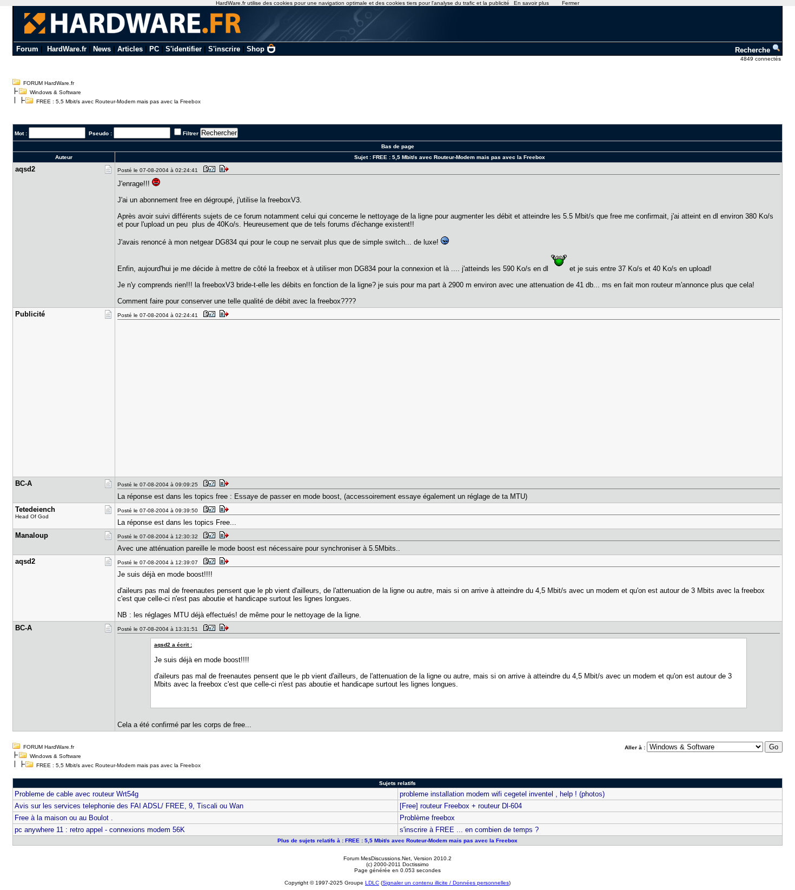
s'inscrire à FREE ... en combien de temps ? (469, 830)
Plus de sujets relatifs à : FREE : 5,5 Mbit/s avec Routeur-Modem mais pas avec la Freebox (397, 840)
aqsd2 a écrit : (173, 645)
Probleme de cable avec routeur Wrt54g (76, 794)
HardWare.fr (67, 49)
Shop (255, 49)
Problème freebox (427, 818)
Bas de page (397, 146)
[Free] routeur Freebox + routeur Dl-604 (461, 806)
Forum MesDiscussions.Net (376, 858)
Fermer (570, 3)
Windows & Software (55, 92)
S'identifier (183, 49)
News (102, 49)
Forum (27, 49)
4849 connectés (761, 59)
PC (154, 49)
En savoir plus (531, 3)
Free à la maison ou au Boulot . (64, 818)
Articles (130, 49)
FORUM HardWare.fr (48, 83)
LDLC (372, 883)
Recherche (753, 50)
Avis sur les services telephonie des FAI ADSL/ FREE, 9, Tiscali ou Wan (129, 806)
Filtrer (190, 133)
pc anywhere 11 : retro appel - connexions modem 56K (100, 830)
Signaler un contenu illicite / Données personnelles (445, 883)
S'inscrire (224, 49)
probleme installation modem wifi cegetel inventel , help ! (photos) (502, 794)
